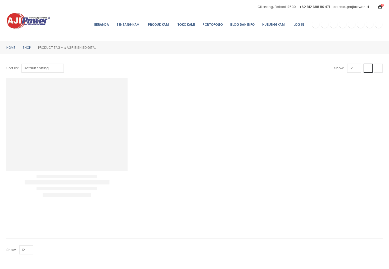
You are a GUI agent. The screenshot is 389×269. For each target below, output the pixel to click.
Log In (298, 24)
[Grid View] (368, 68)
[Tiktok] (378, 24)
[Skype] (351, 24)
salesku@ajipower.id (351, 7)
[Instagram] (342, 24)
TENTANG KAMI (128, 24)
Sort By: (12, 67)
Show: (339, 67)
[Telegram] (360, 24)
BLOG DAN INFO (242, 24)
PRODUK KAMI (159, 24)
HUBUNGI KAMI (274, 24)
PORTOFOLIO (212, 24)
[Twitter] (324, 24)
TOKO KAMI (186, 24)
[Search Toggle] (374, 6)
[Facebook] (315, 24)
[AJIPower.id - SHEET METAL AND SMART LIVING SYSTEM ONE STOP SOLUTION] (28, 20)
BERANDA (101, 24)
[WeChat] (369, 24)
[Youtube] (333, 24)
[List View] (378, 68)
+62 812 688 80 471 (314, 7)
